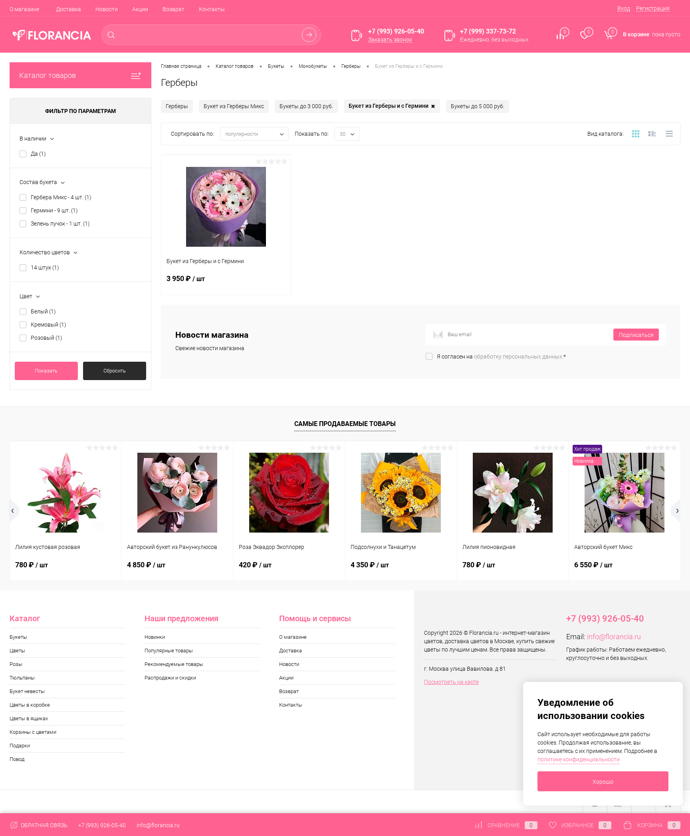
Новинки (155, 637)
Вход (623, 8)
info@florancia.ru (614, 636)
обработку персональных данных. (518, 356)
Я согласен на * (501, 356)
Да (38, 154)
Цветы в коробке (30, 705)
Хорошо (603, 782)
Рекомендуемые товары (174, 664)
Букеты (18, 637)
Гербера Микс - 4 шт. (61, 197)
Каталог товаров (47, 75)
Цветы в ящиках (29, 718)
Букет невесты (27, 691)
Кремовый (48, 324)
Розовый (46, 338)
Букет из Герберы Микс (234, 106)
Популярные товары (169, 651)
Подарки (20, 746)
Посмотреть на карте (451, 682)
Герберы (177, 106)
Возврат (173, 9)
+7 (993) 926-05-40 (102, 825)
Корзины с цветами (33, 732)
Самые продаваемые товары (345, 424)
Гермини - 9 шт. (54, 210)
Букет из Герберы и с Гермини (392, 106)
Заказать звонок (390, 39)
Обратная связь (43, 825)
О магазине (24, 9)
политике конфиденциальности (578, 759)
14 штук (45, 267)
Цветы (17, 651)
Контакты (212, 9)
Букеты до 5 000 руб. (477, 106)
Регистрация (653, 8)
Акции (140, 9)
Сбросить (114, 371)
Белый (43, 311)
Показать (46, 371)
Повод (17, 759)
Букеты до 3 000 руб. (306, 106)
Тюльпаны (22, 678)
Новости (106, 9)
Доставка (68, 9)
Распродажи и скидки (170, 678)
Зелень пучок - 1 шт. (60, 223)
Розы (16, 664)
